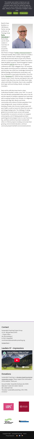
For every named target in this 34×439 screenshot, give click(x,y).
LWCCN (12, 64)
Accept (9, 13)
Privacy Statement (10, 435)
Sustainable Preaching (17, 433)
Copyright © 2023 (7, 433)
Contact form (5, 343)
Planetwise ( (8, 76)
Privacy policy (23, 13)
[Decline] (32, 8)
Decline (16, 13)
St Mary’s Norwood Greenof (23, 52)
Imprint (24, 433)
